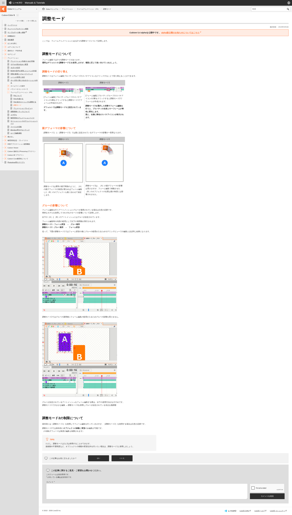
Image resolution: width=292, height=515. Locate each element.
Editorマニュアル (52, 9)
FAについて (17, 95)
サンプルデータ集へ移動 (16, 32)
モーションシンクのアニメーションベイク (24, 122)
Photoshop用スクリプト (16, 162)
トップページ (12, 25)
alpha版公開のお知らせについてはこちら (180, 33)
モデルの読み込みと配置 (19, 64)
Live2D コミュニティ (277, 511)
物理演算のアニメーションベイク (22, 118)
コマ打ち (13, 115)
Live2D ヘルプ (259, 511)
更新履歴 (11, 40)
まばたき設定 (15, 67)
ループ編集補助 (16, 133)
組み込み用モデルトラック (20, 130)
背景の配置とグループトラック (21, 74)
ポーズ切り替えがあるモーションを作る (24, 81)
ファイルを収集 (16, 127)
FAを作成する (18, 99)
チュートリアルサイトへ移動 (18, 29)
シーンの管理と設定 (17, 77)
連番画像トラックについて (20, 111)
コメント (50, 482)
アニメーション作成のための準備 (22, 61)
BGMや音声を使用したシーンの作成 (23, 71)
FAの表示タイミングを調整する (24, 102)
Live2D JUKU (244, 511)
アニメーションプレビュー (23, 108)
